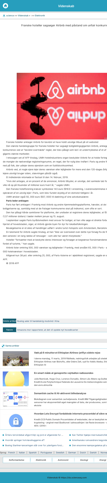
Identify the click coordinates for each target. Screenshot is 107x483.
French (11, 452)
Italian (22, 452)
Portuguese (46, 452)
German (72, 452)
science (10, 15)
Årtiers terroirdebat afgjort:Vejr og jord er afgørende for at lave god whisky (42, 435)
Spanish (33, 452)
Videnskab (23, 15)
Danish (93, 452)
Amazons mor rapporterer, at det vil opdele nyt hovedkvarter (47, 330)
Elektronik (40, 15)
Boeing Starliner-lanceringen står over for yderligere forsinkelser (37, 445)
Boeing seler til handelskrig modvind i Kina (38, 321)
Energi (103, 460)
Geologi (84, 460)
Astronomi (63, 460)
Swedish (60, 452)
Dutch (83, 452)
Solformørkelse (16, 460)
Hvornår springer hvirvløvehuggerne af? (24, 440)
